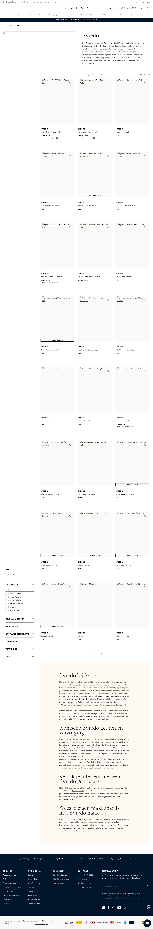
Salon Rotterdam (34, 899)
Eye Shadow (13, 610)
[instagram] (103, 907)
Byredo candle (78, 791)
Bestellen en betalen (10, 883)
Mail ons (84, 879)
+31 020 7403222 (87, 875)
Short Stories (32, 895)
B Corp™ (6, 903)
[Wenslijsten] (141, 8)
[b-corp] (148, 907)
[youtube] (119, 907)
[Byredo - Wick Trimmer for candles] (57, 463)
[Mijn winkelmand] (147, 8)
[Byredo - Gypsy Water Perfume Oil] (57, 319)
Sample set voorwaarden (12, 895)
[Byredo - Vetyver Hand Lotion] (95, 534)
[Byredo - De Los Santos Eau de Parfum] (95, 245)
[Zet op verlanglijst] (70, 83)
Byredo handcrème (73, 765)
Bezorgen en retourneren (12, 887)
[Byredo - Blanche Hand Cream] (132, 605)
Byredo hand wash (106, 765)
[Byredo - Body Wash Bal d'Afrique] (57, 174)
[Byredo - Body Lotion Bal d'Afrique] (132, 174)
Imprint (50, 921)
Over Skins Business (60, 875)
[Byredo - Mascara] (95, 605)
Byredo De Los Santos (111, 753)
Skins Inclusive (23, 2)
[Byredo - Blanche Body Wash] (95, 390)
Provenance (7, 899)
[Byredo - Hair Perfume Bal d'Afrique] (95, 319)
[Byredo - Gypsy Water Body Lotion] (57, 534)
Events (30, 891)
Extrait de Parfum (15, 604)
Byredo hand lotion (95, 762)
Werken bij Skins (57, 2)
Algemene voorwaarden (124, 898)
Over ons (31, 875)
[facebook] (108, 907)
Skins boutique (86, 887)
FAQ (4, 879)
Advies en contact (9, 875)
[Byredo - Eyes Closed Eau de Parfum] (95, 463)
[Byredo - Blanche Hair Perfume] (57, 390)
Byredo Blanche (101, 713)
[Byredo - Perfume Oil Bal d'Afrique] (95, 174)
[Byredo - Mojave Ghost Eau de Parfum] (57, 245)
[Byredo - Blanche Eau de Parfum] (132, 390)
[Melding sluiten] (146, 20)
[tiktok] (125, 907)
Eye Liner (12, 607)
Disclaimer (43, 921)
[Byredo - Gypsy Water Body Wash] (132, 463)
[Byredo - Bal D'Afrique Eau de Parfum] (57, 101)
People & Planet (34, 903)
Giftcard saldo (8, 891)
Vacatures (31, 887)
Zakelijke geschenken (61, 879)
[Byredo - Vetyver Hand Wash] (57, 605)
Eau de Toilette (14, 600)
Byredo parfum (65, 739)
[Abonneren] (146, 886)
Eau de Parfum (14, 597)
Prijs (7, 656)
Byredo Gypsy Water (106, 745)
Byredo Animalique (71, 753)
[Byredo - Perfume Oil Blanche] (132, 534)
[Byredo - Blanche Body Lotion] (132, 245)
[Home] (4, 25)
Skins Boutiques (10, 2)
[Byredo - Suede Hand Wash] (132, 101)
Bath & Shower (14, 594)
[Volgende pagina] (106, 74)
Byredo (11, 574)
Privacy (139, 898)
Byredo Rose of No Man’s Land (111, 716)
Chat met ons (86, 883)
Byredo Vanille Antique (88, 742)
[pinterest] (113, 907)
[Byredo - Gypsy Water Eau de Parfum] (95, 101)
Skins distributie (59, 883)
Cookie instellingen (42, 924)
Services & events (36, 2)
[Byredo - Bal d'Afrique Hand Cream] (132, 319)
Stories (47, 2)
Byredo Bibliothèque (81, 748)
